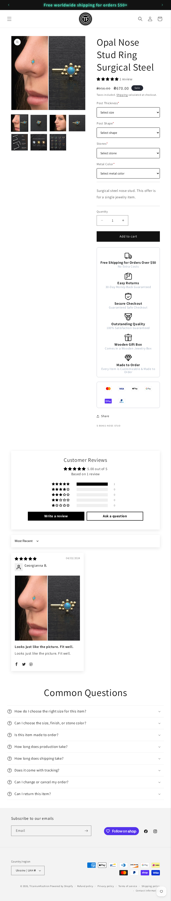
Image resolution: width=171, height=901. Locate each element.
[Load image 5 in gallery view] (19, 142)
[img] (26, 558)
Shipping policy (151, 886)
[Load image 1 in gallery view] (19, 123)
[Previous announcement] (9, 5)
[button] (9, 19)
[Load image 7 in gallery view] (57, 142)
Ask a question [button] (115, 516)
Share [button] (105, 416)
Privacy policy (106, 886)
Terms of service (127, 886)
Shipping (122, 94)
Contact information (148, 890)
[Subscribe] (86, 831)
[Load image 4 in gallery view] (77, 123)
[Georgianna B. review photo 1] (47, 608)
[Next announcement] (162, 5)
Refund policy (85, 886)
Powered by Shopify (61, 886)
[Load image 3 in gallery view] (57, 123)
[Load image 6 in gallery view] (38, 142)
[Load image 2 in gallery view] (38, 123)
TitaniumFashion (39, 886)
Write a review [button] (56, 516)
